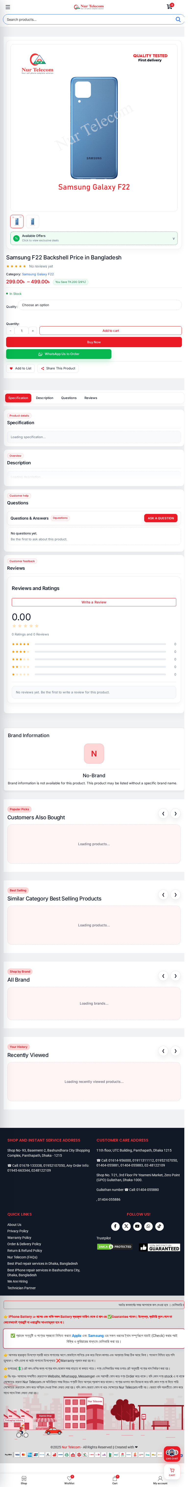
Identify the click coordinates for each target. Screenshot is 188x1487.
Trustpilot (103, 1238)
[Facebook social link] (115, 1226)
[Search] (178, 19)
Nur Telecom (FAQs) (22, 1257)
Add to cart (111, 331)
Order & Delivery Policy (24, 1244)
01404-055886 (109, 1199)
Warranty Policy (19, 1238)
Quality (11, 307)
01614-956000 (119, 1160)
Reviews (90, 398)
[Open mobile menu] (8, 7)
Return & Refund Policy (24, 1251)
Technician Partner (21, 1288)
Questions (69, 398)
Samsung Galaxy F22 (38, 274)
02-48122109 (154, 1165)
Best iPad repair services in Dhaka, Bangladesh (42, 1263)
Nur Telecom (71, 1447)
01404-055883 (131, 1165)
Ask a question (161, 518)
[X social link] (126, 1226)
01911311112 (143, 1160)
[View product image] (17, 221)
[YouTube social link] (137, 1226)
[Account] (180, 7)
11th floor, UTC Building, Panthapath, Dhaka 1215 (134, 1150)
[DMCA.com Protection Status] (117, 1247)
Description (44, 398)
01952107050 (54, 1165)
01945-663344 (18, 1170)
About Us (14, 1225)
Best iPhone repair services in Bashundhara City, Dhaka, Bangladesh (43, 1272)
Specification (18, 398)
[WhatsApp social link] (148, 1226)
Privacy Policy (17, 1231)
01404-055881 (107, 1165)
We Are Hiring (17, 1281)
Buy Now (94, 342)
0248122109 (41, 1170)
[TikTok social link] (159, 1226)
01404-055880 (147, 1190)
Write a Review (94, 602)
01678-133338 (30, 1165)
